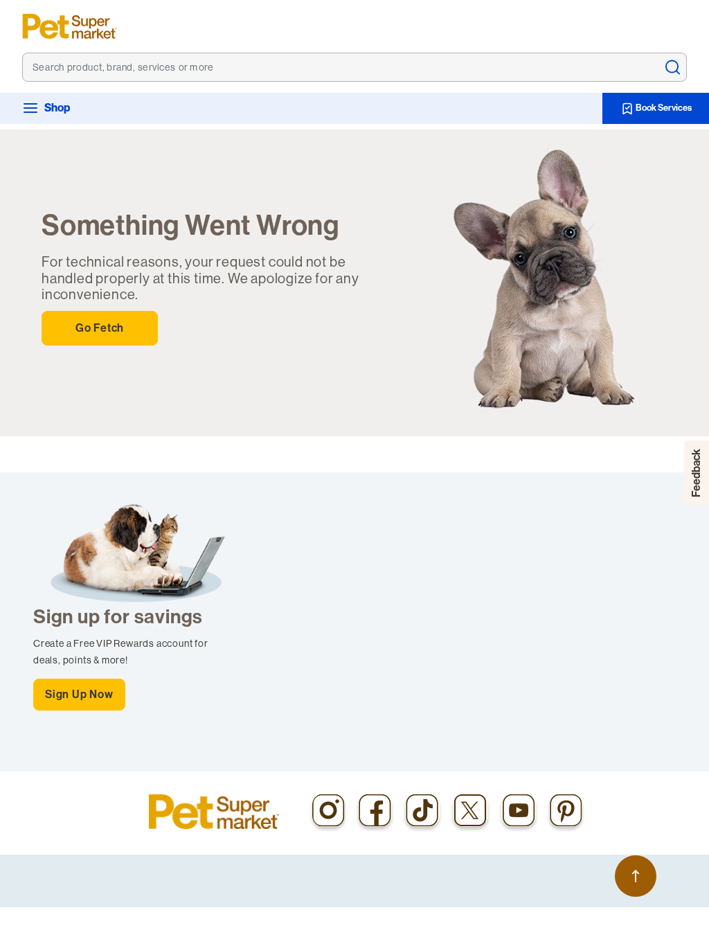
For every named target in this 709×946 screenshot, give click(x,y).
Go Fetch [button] (99, 327)
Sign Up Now (79, 694)
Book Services (663, 107)
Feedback (696, 473)
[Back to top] (635, 876)
